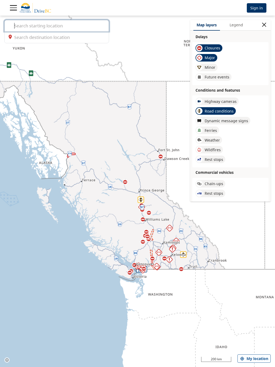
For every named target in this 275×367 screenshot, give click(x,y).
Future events (217, 77)
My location (257, 358)
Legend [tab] (236, 24)
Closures (212, 48)
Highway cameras (221, 101)
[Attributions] (7, 360)
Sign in (256, 7)
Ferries (211, 130)
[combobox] (56, 25)
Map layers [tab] (207, 24)
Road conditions (219, 111)
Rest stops (214, 159)
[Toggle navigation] (13, 7)
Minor (210, 67)
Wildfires (213, 149)
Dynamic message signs (226, 120)
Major (210, 57)
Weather (212, 140)
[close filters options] (264, 25)
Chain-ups (214, 183)
